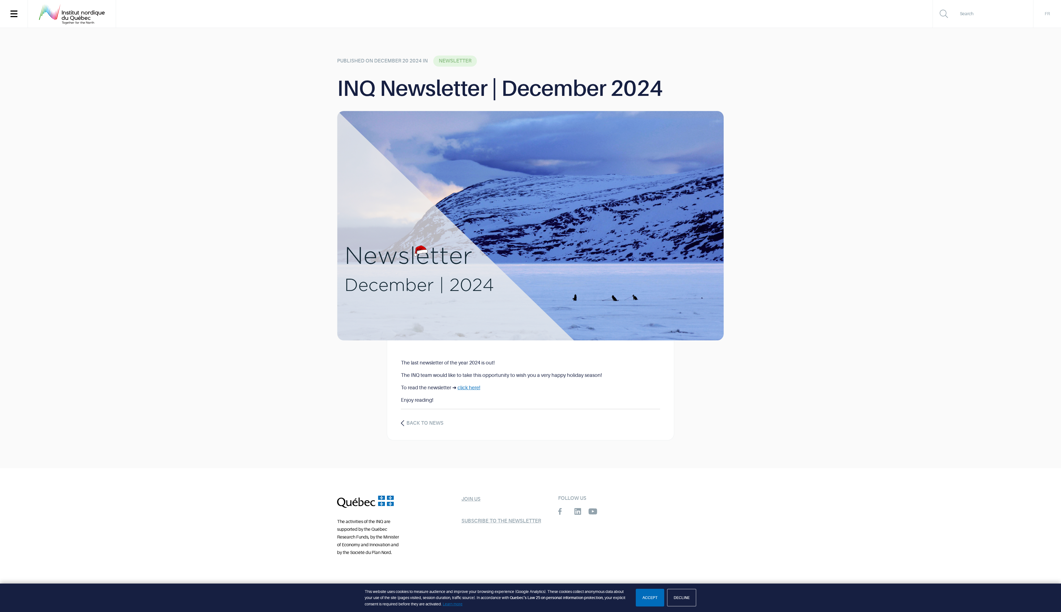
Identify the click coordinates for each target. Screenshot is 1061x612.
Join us (470, 499)
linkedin (577, 511)
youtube (593, 511)
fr (1047, 13)
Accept (650, 597)
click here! (469, 387)
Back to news (424, 423)
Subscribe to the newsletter (501, 521)
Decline (682, 597)
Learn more (453, 604)
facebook (562, 511)
